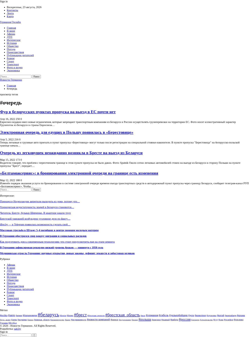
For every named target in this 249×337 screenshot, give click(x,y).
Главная (11, 27)
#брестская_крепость (96, 315)
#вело (143, 315)
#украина (4, 323)
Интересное (13, 40)
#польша (145, 319)
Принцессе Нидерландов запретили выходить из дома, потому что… (40, 201)
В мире (11, 30)
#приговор (156, 320)
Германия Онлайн (10, 22)
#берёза (63, 316)
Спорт (10, 61)
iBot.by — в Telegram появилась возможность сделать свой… (35, 224)
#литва (14, 320)
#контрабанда (230, 315)
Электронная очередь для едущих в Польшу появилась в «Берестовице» (66, 132)
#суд (215, 319)
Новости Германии (11, 79)
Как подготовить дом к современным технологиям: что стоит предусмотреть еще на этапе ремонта (57, 241)
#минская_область (42, 320)
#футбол (12, 323)
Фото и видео (15, 67)
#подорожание (125, 320)
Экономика (13, 70)
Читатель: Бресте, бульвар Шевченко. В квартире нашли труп (35, 213)
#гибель (164, 315)
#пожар (135, 320)
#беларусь (48, 314)
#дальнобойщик (178, 315)
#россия (185, 319)
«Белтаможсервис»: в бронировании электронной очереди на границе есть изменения (79, 173)
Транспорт (13, 64)
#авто (11, 315)
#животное (200, 315)
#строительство (206, 320)
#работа (174, 319)
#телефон (228, 319)
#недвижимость (78, 320)
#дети (191, 315)
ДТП (9, 37)
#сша (221, 319)
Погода (11, 49)
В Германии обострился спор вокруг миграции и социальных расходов (43, 236)
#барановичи (30, 315)
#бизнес (70, 315)
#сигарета (195, 320)
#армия (19, 315)
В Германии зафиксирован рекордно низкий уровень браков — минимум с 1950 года (51, 247)
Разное (11, 58)
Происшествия (15, 52)
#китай (220, 315)
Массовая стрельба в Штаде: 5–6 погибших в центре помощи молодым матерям (49, 230)
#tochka (3, 315)
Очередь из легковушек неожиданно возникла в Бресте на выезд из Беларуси (71, 153)
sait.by (17, 328)
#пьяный (165, 320)
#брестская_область (122, 315)
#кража (241, 315)
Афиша (11, 34)
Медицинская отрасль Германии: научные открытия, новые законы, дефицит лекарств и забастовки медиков (67, 253)
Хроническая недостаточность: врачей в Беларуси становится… (37, 207)
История (12, 43)
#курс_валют (5, 320)
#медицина (22, 320)
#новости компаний (98, 319)
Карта (10, 16)
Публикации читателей (20, 55)
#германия (152, 315)
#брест (80, 314)
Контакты (12, 10)
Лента (10, 13)
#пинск (114, 319)
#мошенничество (57, 320)
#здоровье (211, 315)
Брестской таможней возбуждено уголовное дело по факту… (35, 218)
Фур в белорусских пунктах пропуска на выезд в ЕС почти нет (58, 112)
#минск (30, 320)
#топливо (238, 319)
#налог (67, 320)
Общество (12, 46)
